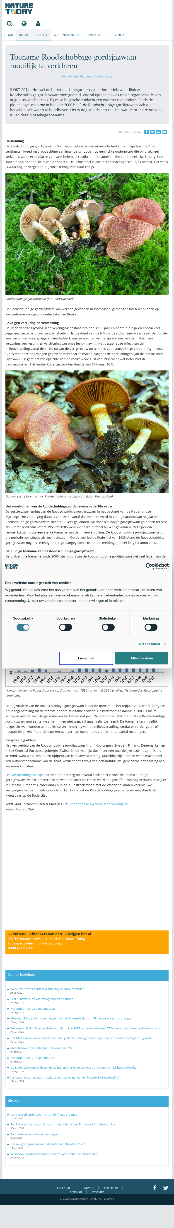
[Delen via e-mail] (164, 132)
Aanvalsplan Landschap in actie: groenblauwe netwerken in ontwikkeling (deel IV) (64, 1077)
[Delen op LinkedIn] (158, 132)
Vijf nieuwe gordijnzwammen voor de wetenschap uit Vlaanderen (54, 1154)
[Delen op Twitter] (152, 132)
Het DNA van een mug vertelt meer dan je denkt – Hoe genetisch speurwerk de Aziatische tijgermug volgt (80, 1038)
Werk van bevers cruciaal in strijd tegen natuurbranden (47, 989)
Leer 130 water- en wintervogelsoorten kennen (41, 999)
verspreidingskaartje (27, 775)
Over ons (96, 35)
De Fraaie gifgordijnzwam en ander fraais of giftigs (43, 1115)
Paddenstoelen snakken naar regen (34, 1134)
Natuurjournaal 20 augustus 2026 (32, 1058)
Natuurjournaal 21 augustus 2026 (32, 1009)
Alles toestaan (141, 658)
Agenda (117, 35)
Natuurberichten (34, 35)
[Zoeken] (9, 23)
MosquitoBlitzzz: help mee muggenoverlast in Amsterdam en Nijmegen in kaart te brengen (71, 1018)
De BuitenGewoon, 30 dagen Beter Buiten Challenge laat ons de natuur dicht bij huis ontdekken (74, 1067)
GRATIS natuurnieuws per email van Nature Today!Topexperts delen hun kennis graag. (47, 943)
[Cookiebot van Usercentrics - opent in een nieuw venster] (149, 566)
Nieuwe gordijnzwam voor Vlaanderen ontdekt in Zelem (47, 1144)
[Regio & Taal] (24, 23)
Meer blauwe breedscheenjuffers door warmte (41, 1048)
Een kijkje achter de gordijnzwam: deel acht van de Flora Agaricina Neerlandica (62, 1124)
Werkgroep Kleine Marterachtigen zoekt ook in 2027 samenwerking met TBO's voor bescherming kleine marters (85, 1028)
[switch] (65, 627)
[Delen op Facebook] (146, 132)
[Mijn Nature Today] (38, 23)
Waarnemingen (67, 35)
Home (9, 35)
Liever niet (86, 658)
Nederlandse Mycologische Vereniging (87, 76)
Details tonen (149, 644)
